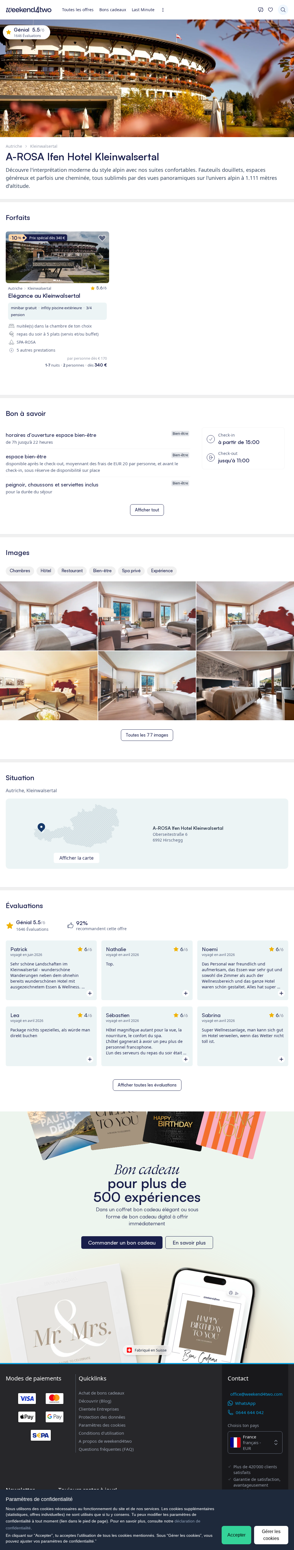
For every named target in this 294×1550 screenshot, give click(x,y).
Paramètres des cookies (102, 1425)
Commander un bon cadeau (122, 1242)
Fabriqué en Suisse (151, 1350)
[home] (29, 9)
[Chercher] (283, 10)
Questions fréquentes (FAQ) (106, 1449)
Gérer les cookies (271, 1535)
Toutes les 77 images (147, 735)
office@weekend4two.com (256, 1394)
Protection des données (102, 1417)
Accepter (236, 1535)
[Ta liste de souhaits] (270, 10)
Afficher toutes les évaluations (147, 1085)
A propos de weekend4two (105, 1441)
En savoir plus (189, 1242)
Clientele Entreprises (99, 1409)
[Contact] (261, 10)
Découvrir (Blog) (95, 1401)
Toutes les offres (78, 9)
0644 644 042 (250, 1412)
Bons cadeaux (112, 9)
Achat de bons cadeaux (101, 1393)
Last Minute (143, 9)
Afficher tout (147, 510)
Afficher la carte (76, 858)
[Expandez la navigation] (164, 10)
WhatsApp (245, 1403)
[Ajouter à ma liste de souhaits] (102, 238)
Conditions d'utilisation (101, 1433)
